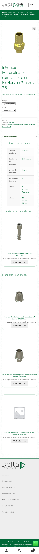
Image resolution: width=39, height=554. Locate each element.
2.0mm (24, 200)
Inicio (5, 12)
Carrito (30, 548)
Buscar (19, 550)
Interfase (9, 15)
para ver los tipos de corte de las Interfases (18, 94)
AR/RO (4, 101)
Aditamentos (12, 12)
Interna (24, 170)
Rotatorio (25, 192)
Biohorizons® (21, 12)
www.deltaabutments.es (10, 544)
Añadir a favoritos (19, 262)
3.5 (23, 178)
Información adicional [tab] (9, 137)
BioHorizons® (27, 159)
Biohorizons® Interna (15, 124)
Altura (4, 108)
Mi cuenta (6, 550)
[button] (34, 28)
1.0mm (24, 198)
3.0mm (24, 203)
